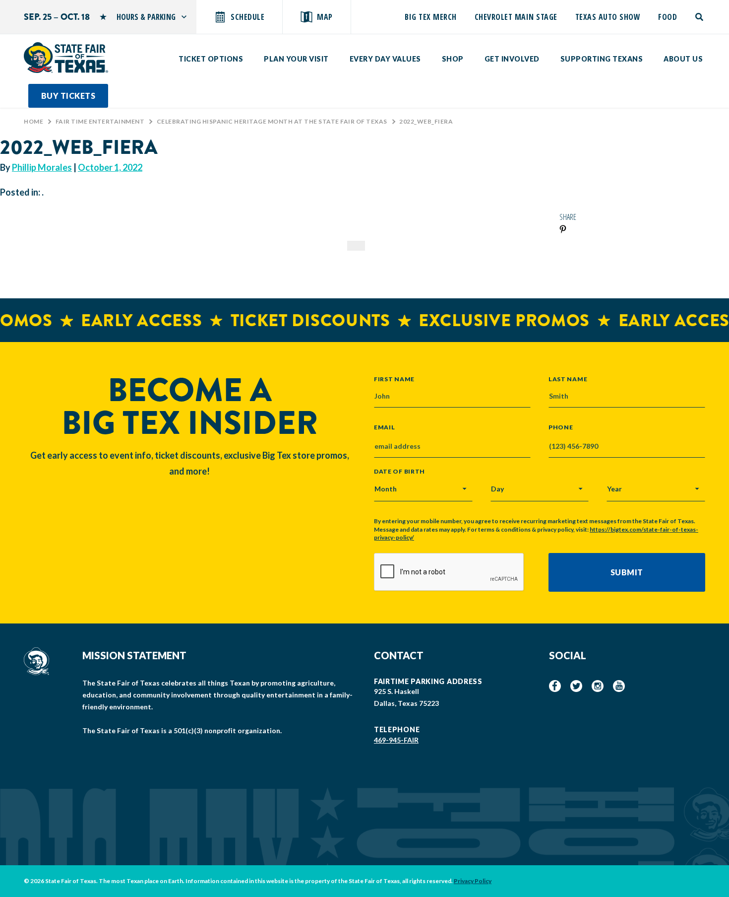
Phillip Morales (42, 167)
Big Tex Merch (431, 16)
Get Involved (512, 59)
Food (667, 16)
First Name (394, 378)
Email (384, 427)
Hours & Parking (146, 16)
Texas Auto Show (608, 16)
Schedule (247, 16)
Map (325, 16)
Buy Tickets (68, 95)
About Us (683, 59)
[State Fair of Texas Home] (66, 57)
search (700, 16)
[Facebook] (555, 686)
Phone (560, 427)
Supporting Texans (601, 59)
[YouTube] (619, 686)
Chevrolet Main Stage (516, 16)
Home (33, 121)
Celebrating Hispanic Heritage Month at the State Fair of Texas (272, 121)
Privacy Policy (472, 881)
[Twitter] (576, 686)
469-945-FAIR (396, 740)
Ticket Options (211, 59)
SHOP (453, 59)
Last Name (567, 378)
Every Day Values (385, 59)
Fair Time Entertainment (100, 121)
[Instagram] (598, 686)
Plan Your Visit (296, 59)
